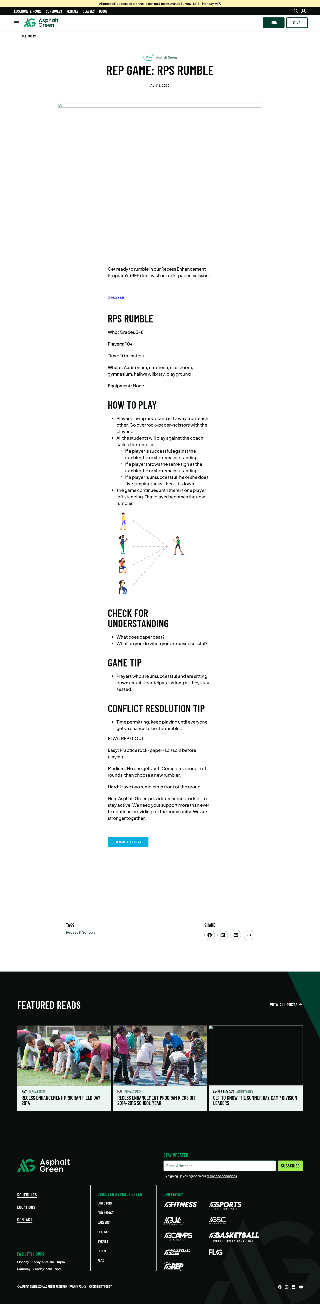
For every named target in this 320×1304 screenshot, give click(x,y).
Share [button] (249, 935)
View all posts (284, 1004)
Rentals (72, 11)
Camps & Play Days (224, 1091)
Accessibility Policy (100, 1286)
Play (24, 1091)
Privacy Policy (77, 1286)
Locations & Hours (28, 11)
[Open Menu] (16, 22)
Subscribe (290, 1165)
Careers (104, 1222)
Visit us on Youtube (300, 1287)
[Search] (295, 10)
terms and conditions (222, 1176)
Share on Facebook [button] (209, 935)
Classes (89, 11)
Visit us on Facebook (280, 1287)
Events (103, 1241)
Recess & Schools (80, 932)
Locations (26, 1207)
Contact (24, 1219)
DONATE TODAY (128, 842)
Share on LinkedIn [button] (222, 935)
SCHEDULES (27, 1194)
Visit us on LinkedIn (293, 1287)
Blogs (103, 11)
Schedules (54, 11)
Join (274, 22)
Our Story (105, 1203)
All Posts (29, 36)
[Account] (303, 10)
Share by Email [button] (236, 935)
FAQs (101, 1260)
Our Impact (106, 1212)
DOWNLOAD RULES (117, 297)
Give (297, 22)
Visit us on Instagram (287, 1287)
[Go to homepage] (41, 22)
